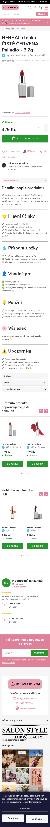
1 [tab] (21, 473)
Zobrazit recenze (19, 587)
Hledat (42, 14)
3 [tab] (26, 473)
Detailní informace (22, 112)
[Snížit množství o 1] (46, 130)
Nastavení (25, 808)
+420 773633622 (27, 703)
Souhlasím (37, 818)
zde (39, 801)
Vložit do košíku (27, 138)
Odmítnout (13, 818)
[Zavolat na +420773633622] (29, 7)
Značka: (8, 157)
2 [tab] (23, 473)
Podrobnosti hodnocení (39, 60)
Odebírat (39, 653)
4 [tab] (28, 473)
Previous (41, 411)
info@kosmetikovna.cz (27, 698)
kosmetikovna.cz (27, 708)
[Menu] (46, 7)
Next (46, 411)
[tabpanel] (12, 443)
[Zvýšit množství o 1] (46, 126)
